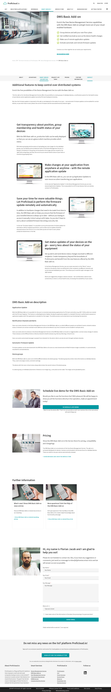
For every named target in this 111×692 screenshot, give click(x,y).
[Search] (94, 3)
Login (106, 3)
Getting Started (96, 9)
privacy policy (78, 661)
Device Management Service (48, 60)
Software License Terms (55, 688)
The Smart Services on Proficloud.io (28, 60)
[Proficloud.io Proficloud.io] (11, 3)
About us (59, 679)
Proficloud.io (60, 671)
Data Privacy (98, 688)
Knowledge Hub (61, 681)
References (34, 9)
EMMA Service (35, 679)
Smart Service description (44, 78)
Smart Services (61, 675)
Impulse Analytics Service (38, 681)
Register (100, 3)
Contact (90, 77)
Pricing (67, 77)
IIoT (6, 9)
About (21, 77)
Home (14, 60)
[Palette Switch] (107, 9)
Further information (78, 78)
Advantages (32, 77)
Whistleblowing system (62, 690)
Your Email (46, 575)
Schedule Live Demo (71, 407)
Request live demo (55, 78)
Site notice (87, 688)
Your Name (46, 567)
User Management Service (38, 675)
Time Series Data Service (38, 677)
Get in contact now (63, 54)
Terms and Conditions (73, 688)
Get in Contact (40, 688)
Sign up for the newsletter (55, 655)
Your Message (47, 583)
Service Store (59, 9)
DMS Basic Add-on (36, 673)
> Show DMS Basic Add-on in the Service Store (57, 456)
